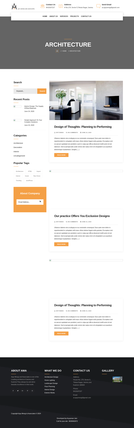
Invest (27, 176)
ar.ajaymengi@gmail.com (82, 397)
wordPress (29, 180)
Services (64, 16)
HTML (30, 171)
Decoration (18, 147)
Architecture (75, 51)
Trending (18, 180)
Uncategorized (19, 156)
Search (42, 91)
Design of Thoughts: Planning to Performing (83, 126)
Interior (16, 152)
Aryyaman (60, 132)
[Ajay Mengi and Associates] (23, 6)
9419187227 (77, 391)
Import (39, 171)
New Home (36, 176)
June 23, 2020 (86, 221)
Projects (74, 16)
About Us (53, 16)
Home (45, 16)
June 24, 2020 (86, 132)
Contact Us (86, 16)
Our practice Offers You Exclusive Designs (82, 216)
